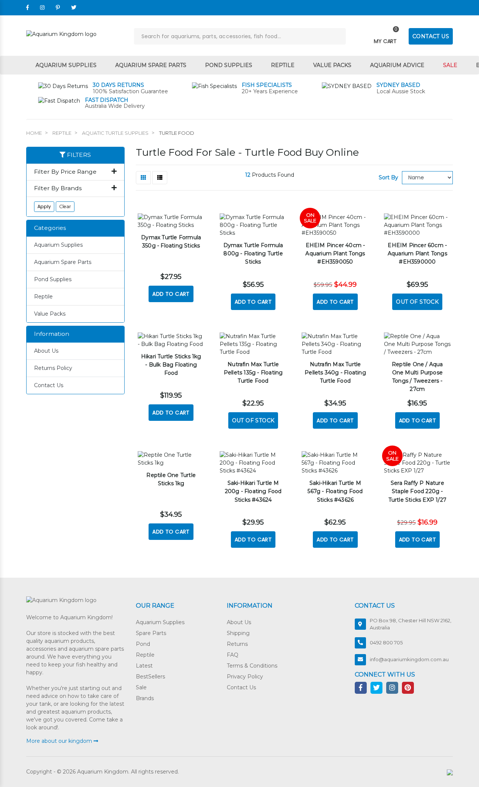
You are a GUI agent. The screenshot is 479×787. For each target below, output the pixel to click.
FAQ (232, 654)
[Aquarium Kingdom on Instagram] (42, 7)
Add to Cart (170, 294)
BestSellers (150, 676)
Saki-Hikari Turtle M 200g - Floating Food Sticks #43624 (253, 491)
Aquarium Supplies (66, 65)
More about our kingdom (60, 741)
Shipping (238, 633)
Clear (65, 206)
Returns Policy (53, 368)
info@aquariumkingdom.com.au (409, 659)
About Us (46, 350)
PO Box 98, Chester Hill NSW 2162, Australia (410, 624)
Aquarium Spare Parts (150, 65)
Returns (237, 644)
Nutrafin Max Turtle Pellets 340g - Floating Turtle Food (335, 372)
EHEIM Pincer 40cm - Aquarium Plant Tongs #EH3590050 (335, 253)
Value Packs (332, 65)
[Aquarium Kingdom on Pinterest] (58, 7)
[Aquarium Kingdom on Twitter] (73, 7)
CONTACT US (430, 36)
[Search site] (337, 36)
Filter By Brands (58, 188)
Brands (145, 698)
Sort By (388, 177)
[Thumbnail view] (143, 177)
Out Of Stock (417, 301)
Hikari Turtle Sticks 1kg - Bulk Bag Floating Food (171, 364)
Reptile (283, 65)
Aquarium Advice (397, 65)
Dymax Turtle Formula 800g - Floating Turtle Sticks (253, 253)
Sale (450, 65)
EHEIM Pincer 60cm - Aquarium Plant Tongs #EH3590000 (417, 253)
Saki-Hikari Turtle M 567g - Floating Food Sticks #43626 (335, 491)
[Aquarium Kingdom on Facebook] (27, 7)
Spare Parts (151, 633)
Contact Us (48, 385)
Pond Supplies (228, 65)
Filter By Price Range (65, 171)
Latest (144, 665)
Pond (143, 644)
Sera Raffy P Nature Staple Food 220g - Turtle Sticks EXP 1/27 (417, 491)
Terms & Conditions (252, 665)
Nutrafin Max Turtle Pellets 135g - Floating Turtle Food (253, 372)
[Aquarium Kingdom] (61, 33)
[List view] (159, 177)
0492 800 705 (386, 642)
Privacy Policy (245, 676)
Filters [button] (78, 155)
